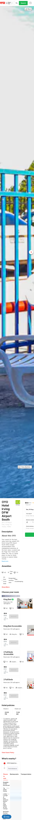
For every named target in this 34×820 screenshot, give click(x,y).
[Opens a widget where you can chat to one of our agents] (6, 817)
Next (31, 252)
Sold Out (14, 642)
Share (29, 9)
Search (23, 3)
